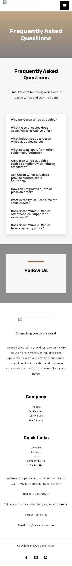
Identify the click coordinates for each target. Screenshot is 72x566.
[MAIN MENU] (64, 5)
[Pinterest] (45, 557)
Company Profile (36, 460)
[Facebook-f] (21, 282)
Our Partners (36, 420)
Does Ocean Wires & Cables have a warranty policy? (31, 226)
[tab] (36, 120)
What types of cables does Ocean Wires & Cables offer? (31, 129)
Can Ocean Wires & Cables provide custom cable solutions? (30, 178)
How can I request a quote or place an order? (31, 190)
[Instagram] (31, 282)
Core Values (36, 415)
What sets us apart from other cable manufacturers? (32, 151)
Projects (36, 406)
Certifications (36, 411)
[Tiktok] (51, 282)
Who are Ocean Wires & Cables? (34, 119)
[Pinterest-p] (41, 282)
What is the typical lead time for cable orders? (34, 201)
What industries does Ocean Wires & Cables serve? (31, 140)
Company (36, 447)
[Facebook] (26, 557)
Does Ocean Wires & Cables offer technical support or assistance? (31, 214)
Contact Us (36, 465)
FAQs (36, 456)
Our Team (36, 452)
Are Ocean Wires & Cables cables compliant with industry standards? (33, 164)
